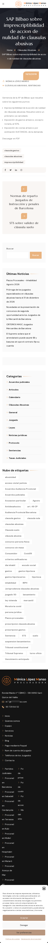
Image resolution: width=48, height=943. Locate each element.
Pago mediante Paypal (16, 745)
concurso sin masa (14, 547)
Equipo (8, 725)
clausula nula (33, 518)
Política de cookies (13, 939)
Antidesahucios (13, 506)
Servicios (9, 730)
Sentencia (10, 635)
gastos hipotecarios (15, 577)
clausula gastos (11, 150)
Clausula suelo (12, 530)
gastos (8, 571)
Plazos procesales (14, 618)
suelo (35, 635)
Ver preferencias (24, 932)
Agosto (36, 500)
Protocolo (14, 442)
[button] (44, 888)
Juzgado (13, 420)
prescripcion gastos (15, 630)
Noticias (9, 735)
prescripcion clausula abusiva (20, 624)
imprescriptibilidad (13, 162)
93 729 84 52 (12, 706)
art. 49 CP (32, 506)
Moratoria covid (13, 606)
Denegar (24, 925)
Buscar (10, 248)
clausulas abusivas (13, 156)
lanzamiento (29, 594)
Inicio (7, 716)
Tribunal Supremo (14, 653)
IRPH (25, 583)
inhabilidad (10, 583)
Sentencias (34, 85)
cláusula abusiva (13, 536)
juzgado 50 (10, 594)
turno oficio (36, 653)
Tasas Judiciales (17, 458)
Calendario (14, 397)
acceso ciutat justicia (16, 483)
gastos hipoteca (27, 571)
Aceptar (24, 918)
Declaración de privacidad (31, 939)
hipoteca (36, 577)
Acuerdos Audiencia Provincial (20, 489)
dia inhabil (10, 565)
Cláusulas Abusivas (16, 85)
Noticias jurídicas (18, 435)
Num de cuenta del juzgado (18, 750)
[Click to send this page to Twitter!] (10, 170)
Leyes (12, 427)
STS (24, 635)
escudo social (29, 565)
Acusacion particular (15, 500)
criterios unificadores (16, 559)
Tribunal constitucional (16, 647)
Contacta (9, 760)
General (13, 412)
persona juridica (13, 612)
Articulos (14, 389)
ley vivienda (11, 600)
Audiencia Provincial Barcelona (20, 512)
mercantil (28, 600)
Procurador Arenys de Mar (9, 870)
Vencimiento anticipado (17, 659)
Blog (7, 740)
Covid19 (28, 553)
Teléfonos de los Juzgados (18, 755)
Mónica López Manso (17, 81)
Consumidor (11, 553)
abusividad (10, 477)
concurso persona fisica (17, 541)
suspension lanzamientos (17, 641)
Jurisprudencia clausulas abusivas (22, 588)
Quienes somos (12, 721)
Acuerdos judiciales (19, 382)
